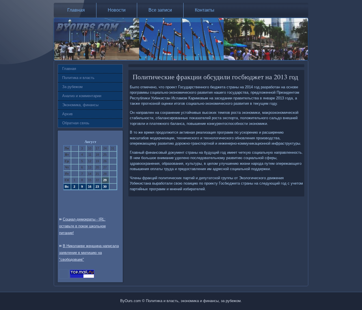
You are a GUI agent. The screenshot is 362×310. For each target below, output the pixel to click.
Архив (67, 114)
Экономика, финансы (80, 105)
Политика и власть (78, 78)
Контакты (204, 10)
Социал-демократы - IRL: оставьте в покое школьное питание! (82, 226)
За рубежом (72, 87)
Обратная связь (75, 123)
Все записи (160, 10)
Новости (117, 10)
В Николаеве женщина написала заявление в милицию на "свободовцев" (89, 253)
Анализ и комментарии (81, 96)
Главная (76, 10)
